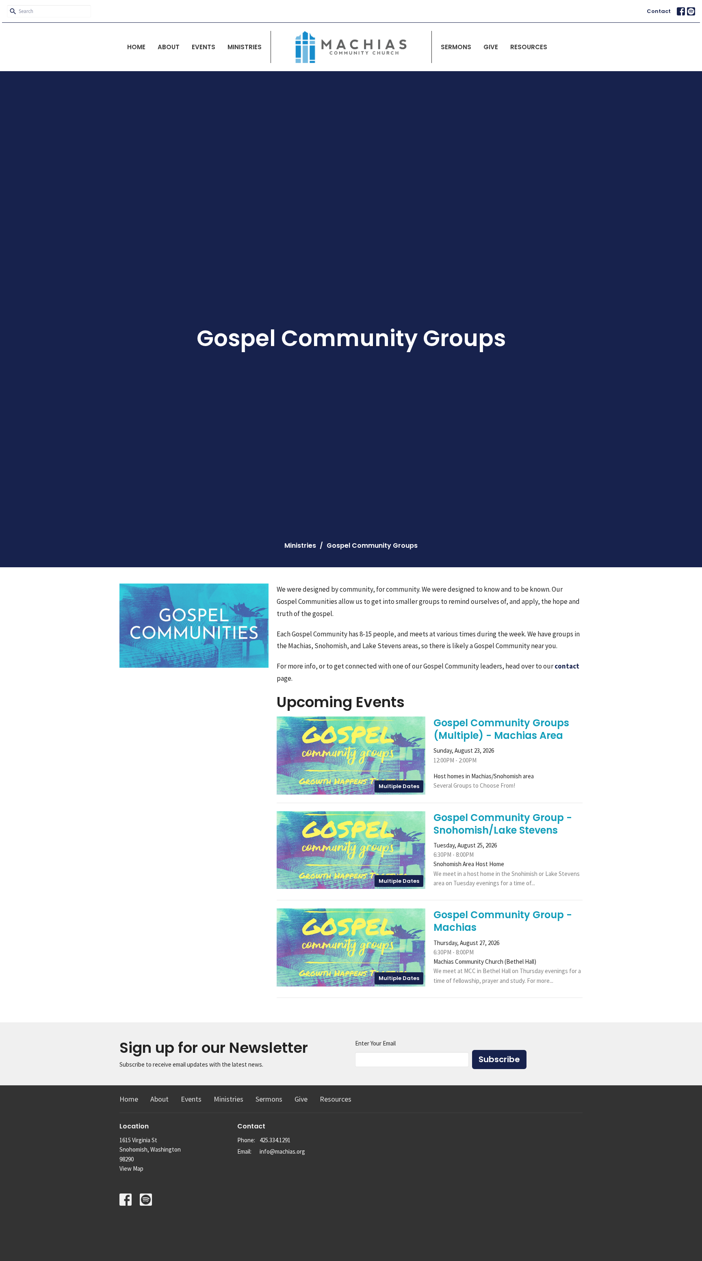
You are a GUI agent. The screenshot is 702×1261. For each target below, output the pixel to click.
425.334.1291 (275, 1140)
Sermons (456, 47)
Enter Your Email (375, 1043)
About (169, 47)
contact (567, 666)
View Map (131, 1168)
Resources (528, 47)
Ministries (245, 47)
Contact (659, 11)
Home (136, 47)
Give (490, 47)
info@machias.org (282, 1151)
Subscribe (499, 1059)
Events (203, 47)
